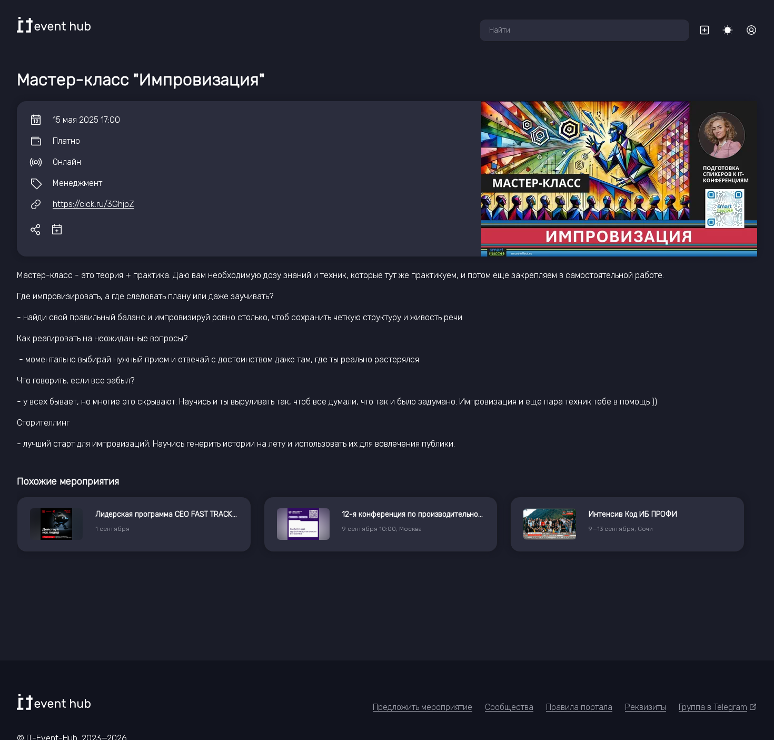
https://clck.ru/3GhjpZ (93, 204)
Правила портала (579, 707)
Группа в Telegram (713, 707)
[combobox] (584, 30)
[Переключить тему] (727, 30)
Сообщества (509, 707)
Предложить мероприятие (422, 707)
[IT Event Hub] (54, 25)
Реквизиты (645, 707)
